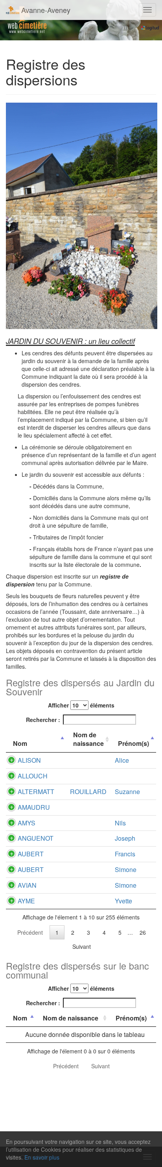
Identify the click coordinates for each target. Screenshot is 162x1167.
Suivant (81, 946)
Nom (20, 743)
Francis (125, 853)
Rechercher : (43, 720)
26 (143, 932)
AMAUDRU (34, 807)
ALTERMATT (36, 791)
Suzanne (127, 791)
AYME (26, 900)
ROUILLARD (88, 791)
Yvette (123, 900)
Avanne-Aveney (44, 10)
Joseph (125, 838)
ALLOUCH (33, 775)
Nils (120, 822)
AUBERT (31, 853)
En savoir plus (41, 1157)
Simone (125, 869)
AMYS (26, 822)
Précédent (30, 932)
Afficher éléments (81, 705)
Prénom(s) (133, 743)
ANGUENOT (35, 838)
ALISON (29, 760)
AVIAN (27, 885)
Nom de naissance (88, 739)
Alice (122, 760)
